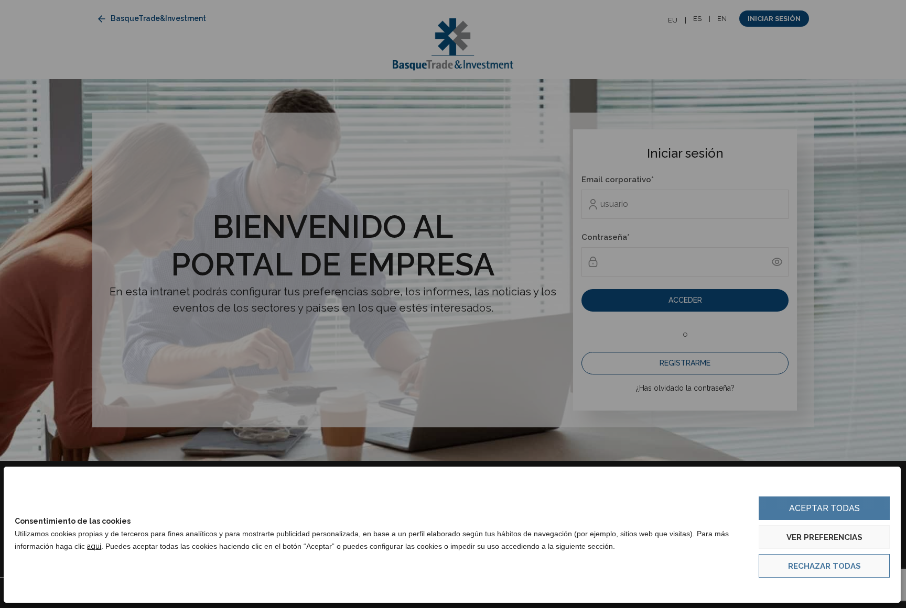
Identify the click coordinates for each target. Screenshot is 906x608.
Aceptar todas (824, 508)
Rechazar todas (824, 566)
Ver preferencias (824, 537)
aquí (94, 546)
